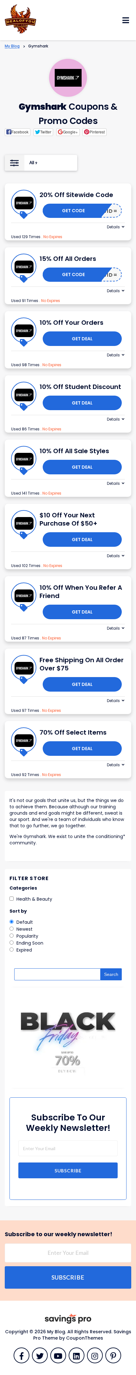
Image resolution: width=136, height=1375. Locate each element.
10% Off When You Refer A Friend (81, 591)
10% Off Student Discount (80, 386)
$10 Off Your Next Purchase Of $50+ (68, 519)
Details (113, 227)
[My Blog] (20, 18)
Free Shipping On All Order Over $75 (82, 664)
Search (111, 974)
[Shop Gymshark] (68, 78)
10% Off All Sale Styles (74, 451)
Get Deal (82, 339)
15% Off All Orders (68, 258)
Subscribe (68, 1170)
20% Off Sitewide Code (76, 194)
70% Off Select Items (73, 732)
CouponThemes (84, 1338)
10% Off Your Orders (71, 322)
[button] (17, 132)
